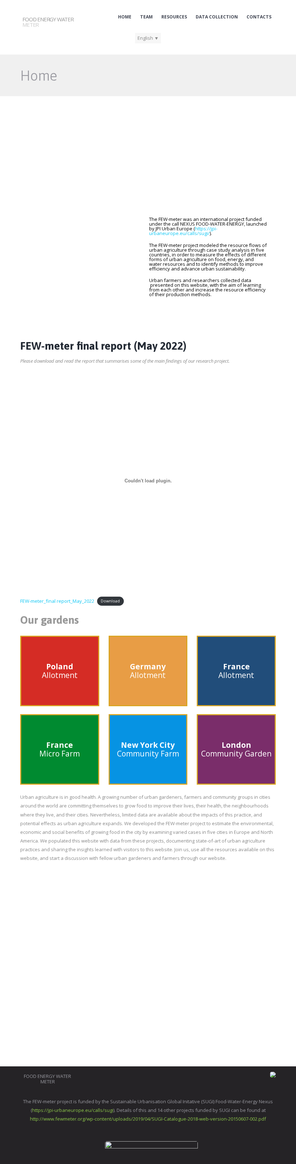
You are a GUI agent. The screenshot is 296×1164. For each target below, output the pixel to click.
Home (124, 17)
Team (146, 17)
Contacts (259, 17)
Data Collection (217, 17)
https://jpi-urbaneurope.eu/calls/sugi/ (183, 230)
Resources (174, 17)
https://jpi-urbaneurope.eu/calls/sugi (72, 1110)
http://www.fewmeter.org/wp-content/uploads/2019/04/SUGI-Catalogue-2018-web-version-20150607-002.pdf (148, 1119)
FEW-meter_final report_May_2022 (57, 601)
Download (110, 601)
